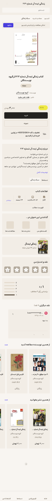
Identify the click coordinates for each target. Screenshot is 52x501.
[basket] (10, 4)
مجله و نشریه (37, 18)
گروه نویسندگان (22, 92)
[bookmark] (32, 70)
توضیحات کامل (42, 172)
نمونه (26, 123)
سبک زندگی (25, 18)
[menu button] (4, 4)
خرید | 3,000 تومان (26, 497)
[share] (19, 70)
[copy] (6, 134)
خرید (26, 115)
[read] (10, 225)
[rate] (44, 269)
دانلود (9, 25)
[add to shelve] (42, 225)
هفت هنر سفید (23, 97)
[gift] (26, 70)
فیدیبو (47, 18)
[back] (48, 4)
